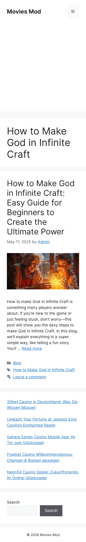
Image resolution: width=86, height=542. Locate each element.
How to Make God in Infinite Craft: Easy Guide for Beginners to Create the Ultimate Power (41, 207)
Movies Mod (24, 11)
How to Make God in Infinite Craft (44, 370)
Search (13, 502)
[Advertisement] (43, 68)
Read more (32, 348)
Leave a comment (29, 377)
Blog (17, 363)
